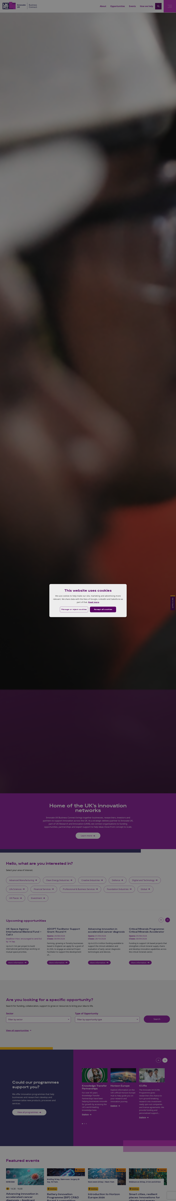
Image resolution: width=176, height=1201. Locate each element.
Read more (93, 602)
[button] (74, 609)
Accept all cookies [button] (103, 609)
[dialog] (88, 600)
